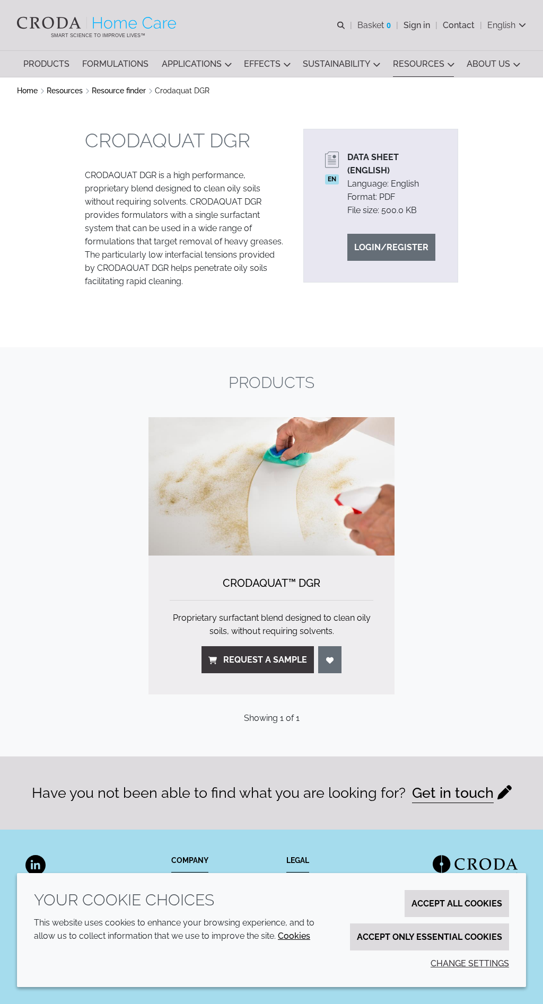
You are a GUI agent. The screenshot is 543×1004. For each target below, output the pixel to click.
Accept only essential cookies (429, 937)
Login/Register (391, 247)
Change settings (470, 963)
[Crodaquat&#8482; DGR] (271, 486)
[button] (46, 64)
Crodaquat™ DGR (271, 583)
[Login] (329, 659)
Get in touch (453, 793)
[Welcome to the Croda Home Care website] (98, 22)
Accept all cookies (456, 904)
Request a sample (265, 660)
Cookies (294, 936)
